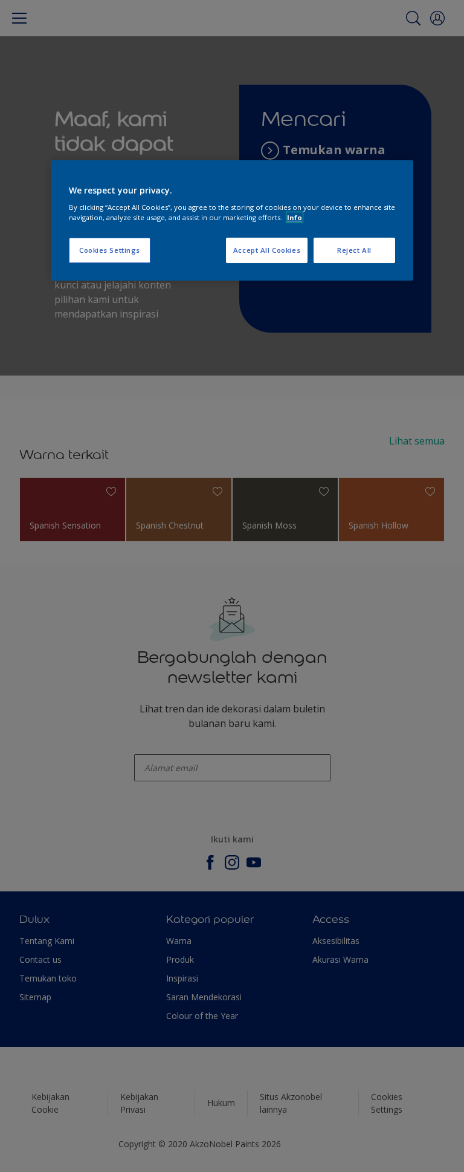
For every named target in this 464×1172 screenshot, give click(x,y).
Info (294, 217)
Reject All (354, 250)
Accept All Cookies (266, 250)
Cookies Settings (109, 250)
